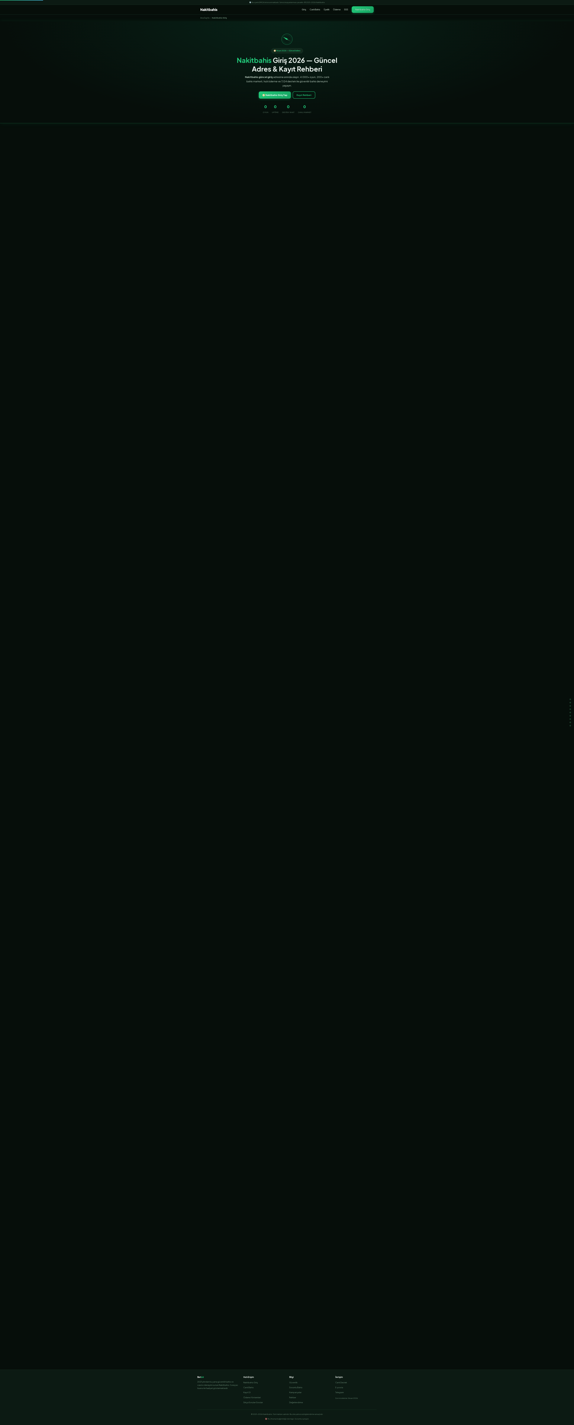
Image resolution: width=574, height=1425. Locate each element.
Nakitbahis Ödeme (287, 1302)
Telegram (339, 1392)
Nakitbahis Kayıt (260, 1295)
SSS (346, 9)
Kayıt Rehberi (304, 95)
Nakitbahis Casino (335, 1295)
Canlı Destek (341, 1382)
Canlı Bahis (315, 9)
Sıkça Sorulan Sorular (253, 1402)
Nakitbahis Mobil (358, 1295)
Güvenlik (293, 1382)
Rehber (292, 1397)
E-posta (339, 1387)
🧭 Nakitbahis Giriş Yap (274, 95)
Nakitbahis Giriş (362, 9)
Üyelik (326, 9)
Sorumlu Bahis (295, 1387)
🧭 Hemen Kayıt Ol (287, 465)
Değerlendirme (296, 1402)
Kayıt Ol (247, 1392)
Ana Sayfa (204, 18)
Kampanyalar (295, 1392)
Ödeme (337, 9)
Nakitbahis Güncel (237, 1295)
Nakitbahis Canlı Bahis (310, 1295)
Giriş (304, 9)
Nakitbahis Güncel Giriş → (287, 708)
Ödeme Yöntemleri (252, 1397)
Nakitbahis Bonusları (283, 1295)
